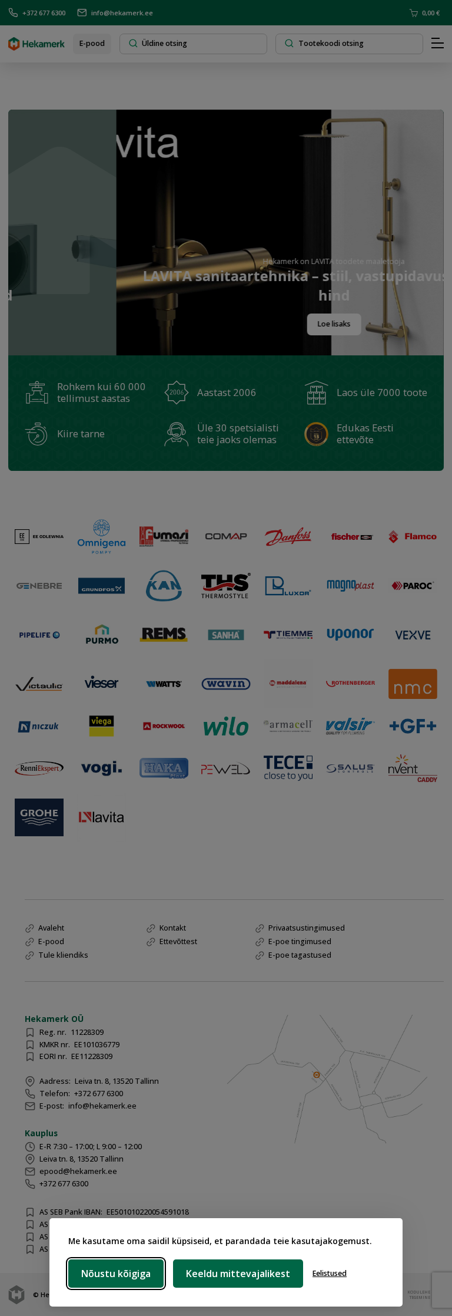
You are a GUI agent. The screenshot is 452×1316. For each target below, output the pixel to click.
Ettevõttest (178, 941)
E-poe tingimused (299, 941)
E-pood (92, 43)
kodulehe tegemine (417, 1294)
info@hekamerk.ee (122, 12)
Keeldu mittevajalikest (238, 1273)
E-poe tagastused (299, 955)
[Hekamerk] (36, 46)
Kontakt (172, 928)
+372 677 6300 (43, 12)
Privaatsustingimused (306, 928)
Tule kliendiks (63, 955)
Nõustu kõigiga (116, 1273)
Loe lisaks (299, 324)
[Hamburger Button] (437, 44)
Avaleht (51, 928)
